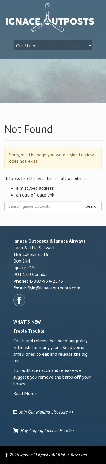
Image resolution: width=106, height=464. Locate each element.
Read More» (25, 393)
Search (92, 206)
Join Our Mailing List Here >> (45, 412)
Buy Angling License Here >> (46, 430)
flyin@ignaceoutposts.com (53, 288)
